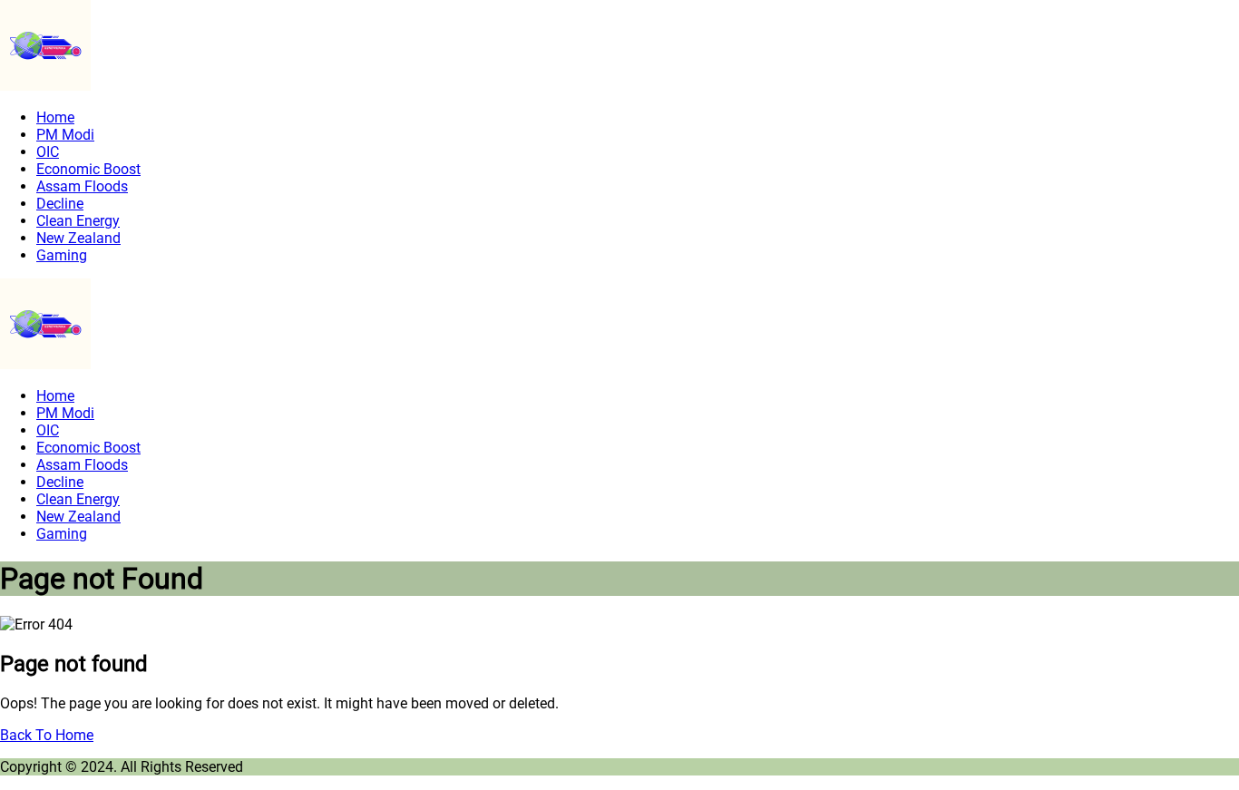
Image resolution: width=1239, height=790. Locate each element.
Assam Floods (82, 186)
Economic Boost (88, 169)
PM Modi (65, 134)
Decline (59, 203)
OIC (47, 152)
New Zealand (78, 238)
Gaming (61, 255)
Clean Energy (78, 220)
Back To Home (46, 735)
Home (55, 117)
